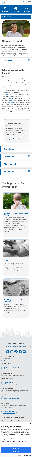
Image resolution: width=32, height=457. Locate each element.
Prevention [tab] (9, 157)
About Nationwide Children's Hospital (13, 417)
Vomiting (10, 98)
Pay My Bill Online (9, 383)
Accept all (16, 448)
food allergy (6, 77)
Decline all (16, 452)
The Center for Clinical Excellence (12, 421)
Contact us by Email (12, 368)
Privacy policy (19, 444)
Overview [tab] (8, 61)
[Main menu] (29, 2)
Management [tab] (10, 164)
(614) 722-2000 (5, 363)
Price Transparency (7, 378)
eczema (7, 94)
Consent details (5, 444)
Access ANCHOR (9, 411)
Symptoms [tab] (9, 149)
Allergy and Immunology (13, 139)
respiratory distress (12, 102)
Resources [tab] (9, 171)
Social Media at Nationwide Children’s (16, 346)
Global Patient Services (11, 398)
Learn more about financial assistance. (12, 375)
